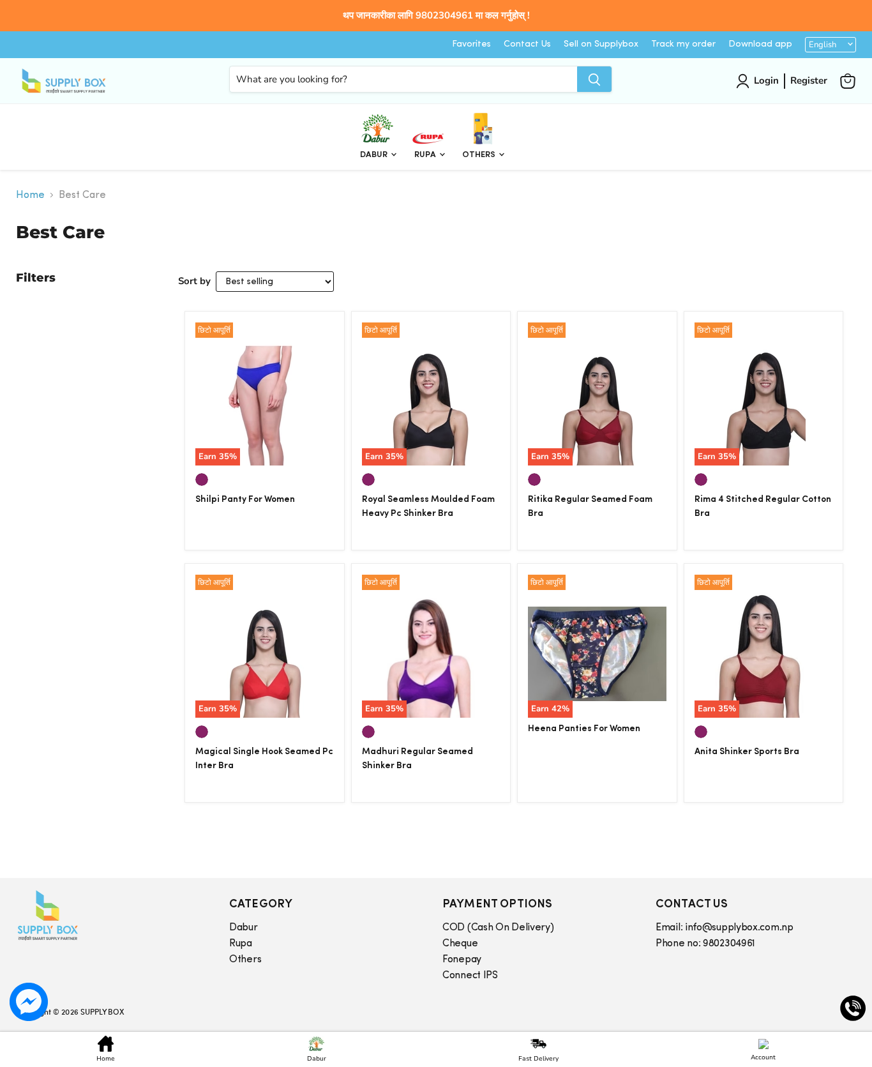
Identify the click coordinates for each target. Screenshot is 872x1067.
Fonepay (461, 960)
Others (479, 155)
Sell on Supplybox (601, 44)
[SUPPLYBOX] (110, 915)
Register (808, 80)
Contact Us (527, 44)
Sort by (194, 281)
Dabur (374, 155)
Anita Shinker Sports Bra (747, 752)
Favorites (471, 44)
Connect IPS (470, 976)
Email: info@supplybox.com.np (724, 928)
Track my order (683, 44)
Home (30, 195)
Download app (760, 44)
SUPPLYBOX (102, 1011)
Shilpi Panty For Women (245, 499)
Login (766, 80)
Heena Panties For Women (584, 729)
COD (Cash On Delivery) (497, 928)
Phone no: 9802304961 (705, 944)
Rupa (426, 155)
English (822, 44)
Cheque (459, 944)
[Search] (594, 79)
